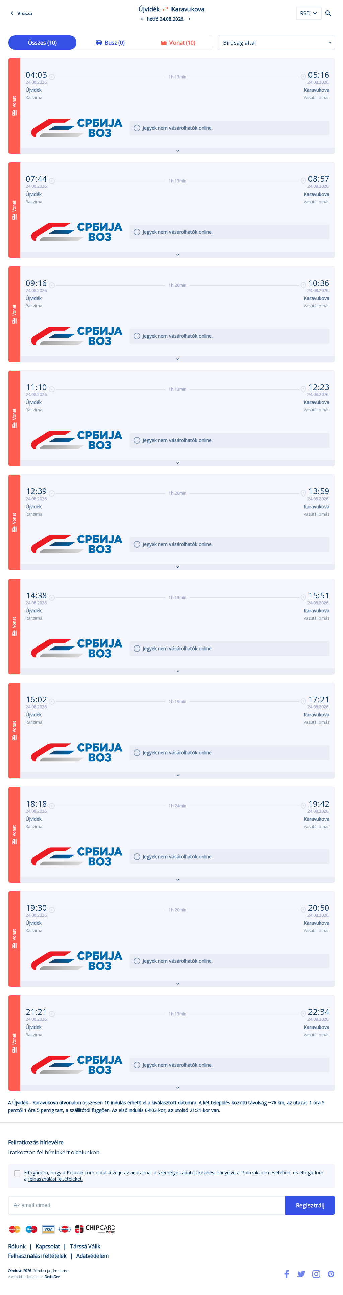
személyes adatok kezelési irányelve (197, 1172)
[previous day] (142, 19)
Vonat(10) (182, 42)
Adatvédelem (92, 1256)
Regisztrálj (310, 1205)
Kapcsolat (48, 1246)
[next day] (189, 19)
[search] (328, 13)
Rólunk (17, 1246)
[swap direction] (165, 9)
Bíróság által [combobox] (239, 42)
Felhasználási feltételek (37, 1256)
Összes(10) (42, 42)
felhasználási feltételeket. (55, 1179)
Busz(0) (115, 42)
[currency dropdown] (315, 13)
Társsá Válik (85, 1246)
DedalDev (52, 1276)
